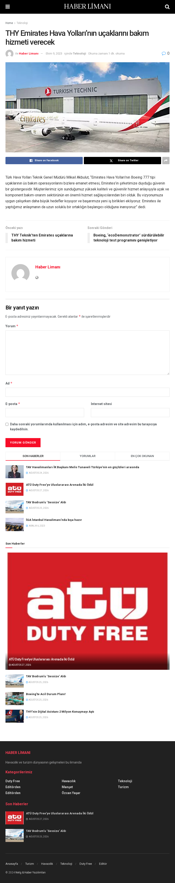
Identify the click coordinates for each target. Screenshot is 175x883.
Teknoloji (22, 23)
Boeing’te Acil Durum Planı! (46, 694)
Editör (103, 863)
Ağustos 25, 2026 (38, 682)
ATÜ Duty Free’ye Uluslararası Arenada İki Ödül (59, 484)
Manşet (67, 787)
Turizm (123, 787)
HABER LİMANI (87, 7)
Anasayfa (11, 863)
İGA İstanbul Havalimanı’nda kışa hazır (54, 520)
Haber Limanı (29, 53)
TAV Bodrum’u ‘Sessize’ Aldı (46, 502)
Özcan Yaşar (71, 793)
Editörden (13, 787)
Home (9, 23)
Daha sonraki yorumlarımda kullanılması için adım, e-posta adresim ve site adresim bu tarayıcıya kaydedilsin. (83, 426)
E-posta (12, 404)
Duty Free (12, 781)
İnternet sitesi (101, 404)
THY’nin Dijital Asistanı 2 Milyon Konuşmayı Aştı (60, 711)
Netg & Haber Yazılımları (30, 872)
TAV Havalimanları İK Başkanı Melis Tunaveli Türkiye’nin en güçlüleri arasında (82, 467)
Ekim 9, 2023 (54, 53)
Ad (9, 383)
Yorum (11, 326)
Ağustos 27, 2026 (21, 665)
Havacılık (69, 781)
